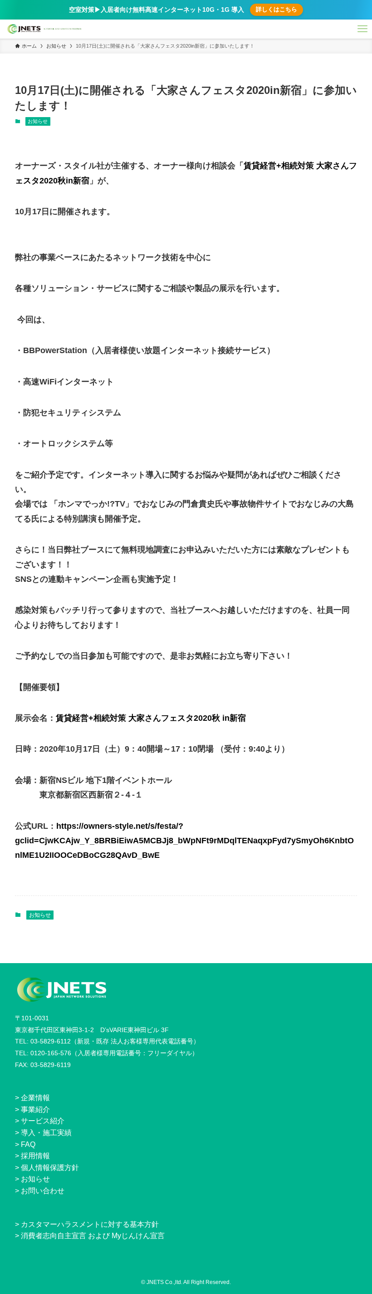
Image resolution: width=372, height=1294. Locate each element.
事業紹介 (35, 1109)
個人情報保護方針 (50, 1167)
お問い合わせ (42, 1191)
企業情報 (35, 1098)
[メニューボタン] (362, 29)
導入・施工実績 (46, 1133)
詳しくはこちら (276, 9)
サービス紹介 (42, 1121)
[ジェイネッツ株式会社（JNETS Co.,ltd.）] (44, 29)
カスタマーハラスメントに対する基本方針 (90, 1224)
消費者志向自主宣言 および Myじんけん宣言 (93, 1236)
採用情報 (35, 1156)
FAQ (28, 1144)
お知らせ (38, 121)
